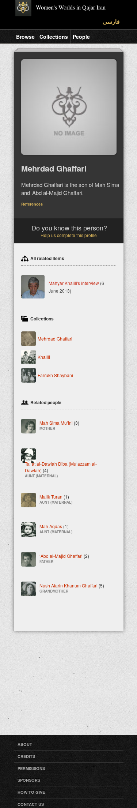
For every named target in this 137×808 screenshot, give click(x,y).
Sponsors (29, 780)
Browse (25, 36)
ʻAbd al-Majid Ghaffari (64, 558)
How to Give (31, 792)
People (81, 36)
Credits (26, 756)
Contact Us (31, 804)
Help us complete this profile (69, 235)
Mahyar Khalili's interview (74, 283)
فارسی (111, 21)
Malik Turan (55, 498)
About (25, 744)
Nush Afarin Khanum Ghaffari (71, 587)
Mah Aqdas (55, 528)
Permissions (31, 768)
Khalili (44, 357)
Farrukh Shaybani (55, 375)
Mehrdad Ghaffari (55, 338)
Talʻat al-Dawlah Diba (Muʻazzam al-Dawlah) (61, 469)
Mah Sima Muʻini (59, 425)
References (32, 204)
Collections (53, 36)
